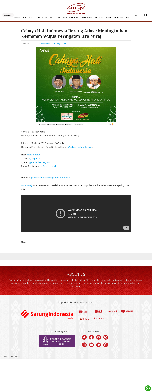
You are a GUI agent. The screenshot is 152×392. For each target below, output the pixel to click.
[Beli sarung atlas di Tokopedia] (113, 311)
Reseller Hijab (114, 17)
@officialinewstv (61, 177)
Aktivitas (55, 17)
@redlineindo (50, 166)
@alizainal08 (33, 154)
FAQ (128, 17)
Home (17, 17)
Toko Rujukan (70, 17)
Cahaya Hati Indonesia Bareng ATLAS (50, 43)
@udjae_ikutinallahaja (80, 147)
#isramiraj (26, 185)
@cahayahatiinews (41, 177)
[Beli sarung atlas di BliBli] (99, 311)
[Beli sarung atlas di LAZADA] (127, 311)
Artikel (99, 17)
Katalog (42, 17)
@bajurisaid (35, 158)
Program (86, 17)
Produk (29, 17)
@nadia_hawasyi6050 (40, 162)
